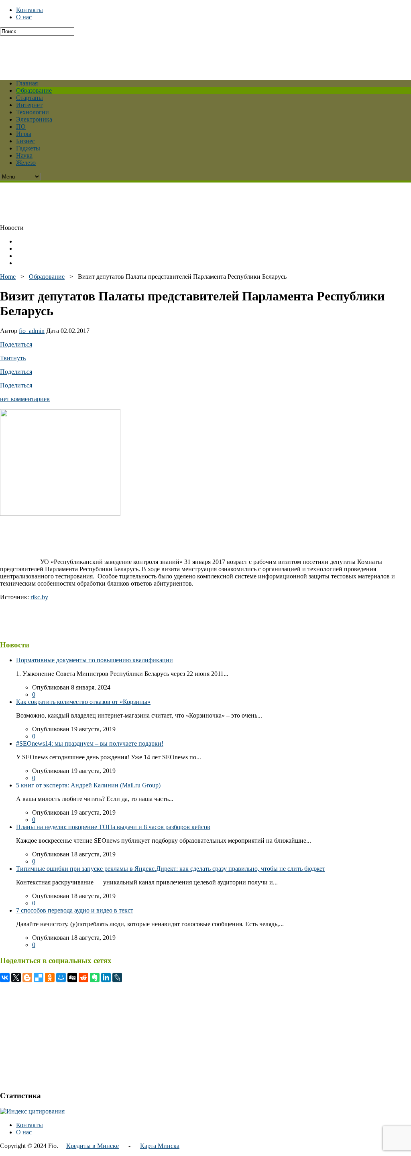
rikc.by (39, 597)
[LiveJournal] (117, 977)
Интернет (29, 104)
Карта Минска (159, 1145)
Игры (23, 133)
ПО (21, 126)
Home (8, 276)
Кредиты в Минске (92, 1145)
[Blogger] (27, 977)
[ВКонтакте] (5, 977)
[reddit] (83, 977)
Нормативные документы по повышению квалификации (94, 660)
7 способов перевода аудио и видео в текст (74, 910)
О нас (24, 17)
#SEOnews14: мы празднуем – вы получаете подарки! (89, 743)
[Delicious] (38, 977)
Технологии (32, 112)
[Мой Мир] (61, 977)
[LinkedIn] (106, 977)
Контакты (29, 9)
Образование (34, 90)
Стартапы (29, 97)
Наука (24, 155)
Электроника (34, 119)
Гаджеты (28, 148)
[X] (16, 977)
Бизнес (25, 141)
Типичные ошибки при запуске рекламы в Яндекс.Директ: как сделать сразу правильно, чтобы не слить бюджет (170, 868)
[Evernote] (95, 977)
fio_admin (32, 330)
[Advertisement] (194, 54)
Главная (27, 83)
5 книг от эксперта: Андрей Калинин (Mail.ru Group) (88, 785)
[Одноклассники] (50, 977)
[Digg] (72, 977)
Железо (26, 162)
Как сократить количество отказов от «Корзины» (83, 701)
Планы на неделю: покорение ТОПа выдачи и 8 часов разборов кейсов (113, 826)
